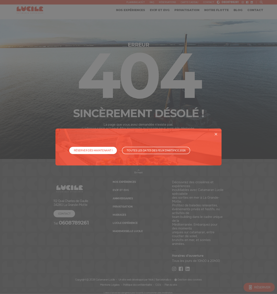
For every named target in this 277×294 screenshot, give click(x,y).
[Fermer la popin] (216, 134)
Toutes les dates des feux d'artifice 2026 (156, 150)
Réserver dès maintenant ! (93, 150)
